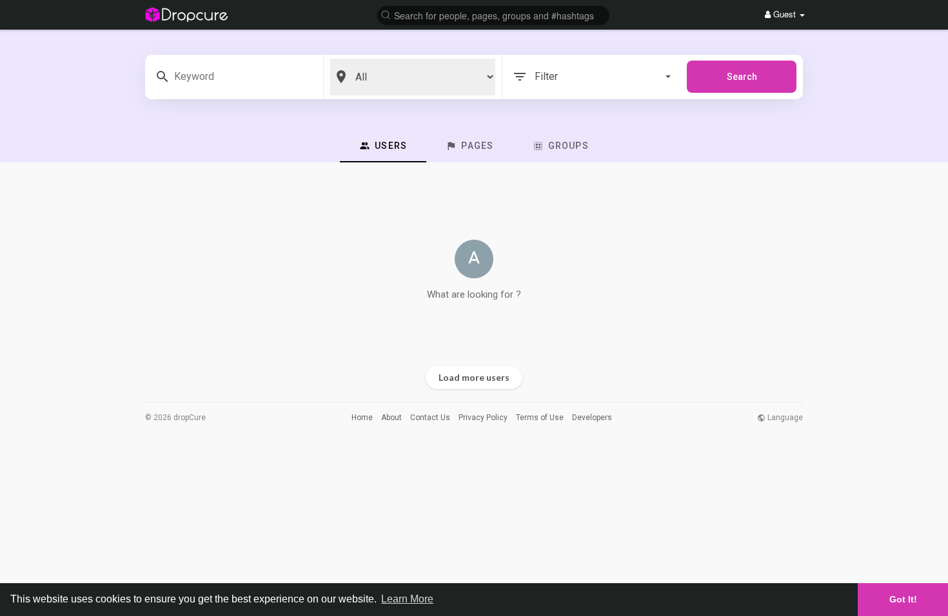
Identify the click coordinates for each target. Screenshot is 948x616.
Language (784, 417)
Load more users (474, 377)
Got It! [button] (903, 599)
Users (389, 145)
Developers (592, 417)
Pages (476, 145)
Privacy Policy (483, 417)
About (391, 417)
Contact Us (430, 417)
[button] (493, 14)
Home (362, 417)
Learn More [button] (407, 598)
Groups (567, 145)
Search (742, 77)
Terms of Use (540, 417)
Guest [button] (784, 14)
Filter (546, 76)
